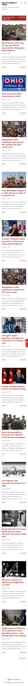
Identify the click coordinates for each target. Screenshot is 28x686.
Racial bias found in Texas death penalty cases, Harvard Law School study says (14, 533)
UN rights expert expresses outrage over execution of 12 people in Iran (13, 339)
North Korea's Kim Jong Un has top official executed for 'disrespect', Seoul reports (13, 47)
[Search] (21, 3)
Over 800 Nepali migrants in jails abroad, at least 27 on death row (14, 193)
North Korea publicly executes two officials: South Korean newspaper (13, 434)
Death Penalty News (9, 3)
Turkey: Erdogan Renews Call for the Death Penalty (14, 387)
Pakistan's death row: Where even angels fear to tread (13, 582)
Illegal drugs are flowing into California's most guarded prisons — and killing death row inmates (14, 632)
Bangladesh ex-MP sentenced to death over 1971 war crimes (13, 289)
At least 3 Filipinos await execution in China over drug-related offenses (13, 241)
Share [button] (3, 67)
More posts (22, 658)
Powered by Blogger (14, 679)
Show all (22, 17)
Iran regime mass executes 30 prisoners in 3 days (14, 483)
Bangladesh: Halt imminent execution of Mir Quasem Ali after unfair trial (12, 143)
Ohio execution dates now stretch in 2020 (12, 94)
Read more (23, 67)
